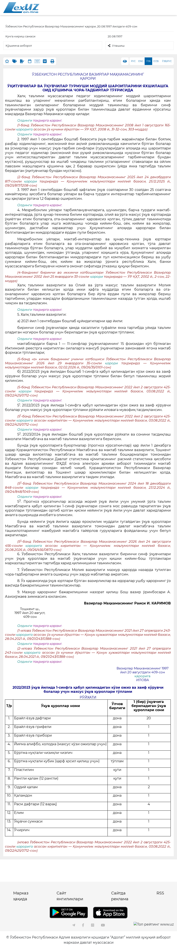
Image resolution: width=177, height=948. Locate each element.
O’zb (156, 61)
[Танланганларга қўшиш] (7, 61)
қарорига (24, 129)
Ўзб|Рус (167, 61)
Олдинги (24, 120)
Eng (140, 61)
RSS (160, 893)
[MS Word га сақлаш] (45, 61)
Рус (133, 61)
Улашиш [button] (118, 45)
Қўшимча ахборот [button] (19, 45)
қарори (32, 181)
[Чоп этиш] (52, 61)
